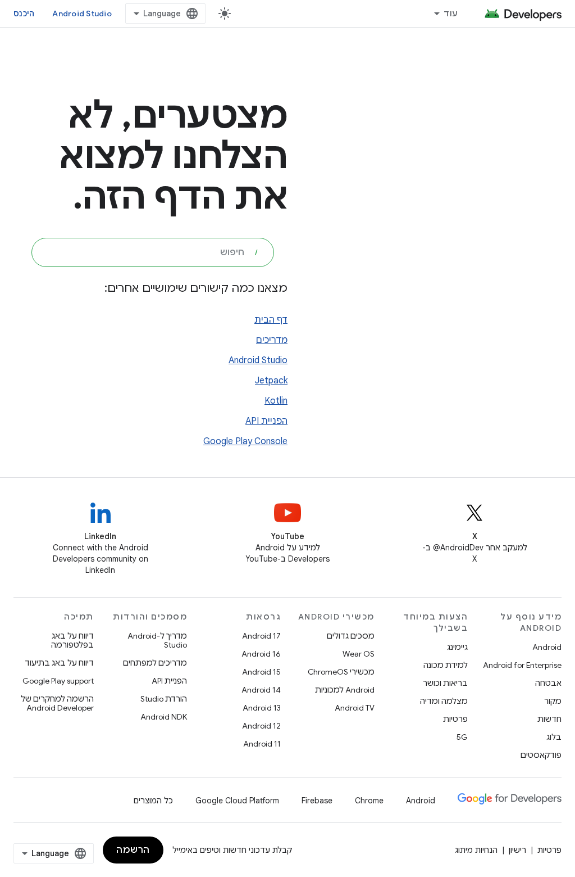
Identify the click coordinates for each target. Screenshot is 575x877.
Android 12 (261, 726)
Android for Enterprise (522, 665)
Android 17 (261, 636)
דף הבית (271, 320)
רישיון (517, 850)
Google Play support (58, 681)
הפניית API (266, 421)
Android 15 (261, 672)
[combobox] (152, 252)
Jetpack (271, 380)
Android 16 (261, 654)
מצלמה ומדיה (444, 701)
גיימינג (457, 647)
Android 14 (261, 690)
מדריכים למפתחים (155, 663)
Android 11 (262, 744)
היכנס (23, 13)
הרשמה (133, 850)
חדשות (549, 719)
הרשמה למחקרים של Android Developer (57, 703)
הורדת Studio (163, 699)
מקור (553, 701)
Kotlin (276, 400)
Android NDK (163, 717)
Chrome (369, 800)
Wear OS (359, 654)
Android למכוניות (345, 690)
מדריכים (272, 340)
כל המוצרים (153, 800)
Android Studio (82, 13)
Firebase (317, 800)
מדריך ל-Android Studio (157, 640)
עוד (451, 13)
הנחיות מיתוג (476, 850)
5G (462, 737)
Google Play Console (245, 441)
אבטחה (548, 683)
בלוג (554, 737)
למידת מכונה (445, 665)
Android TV (355, 708)
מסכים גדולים (351, 636)
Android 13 (262, 708)
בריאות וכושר (445, 683)
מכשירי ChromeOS (341, 672)
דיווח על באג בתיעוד (59, 663)
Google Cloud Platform (237, 800)
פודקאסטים (541, 755)
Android (547, 647)
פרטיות (455, 719)
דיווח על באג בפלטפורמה (72, 640)
